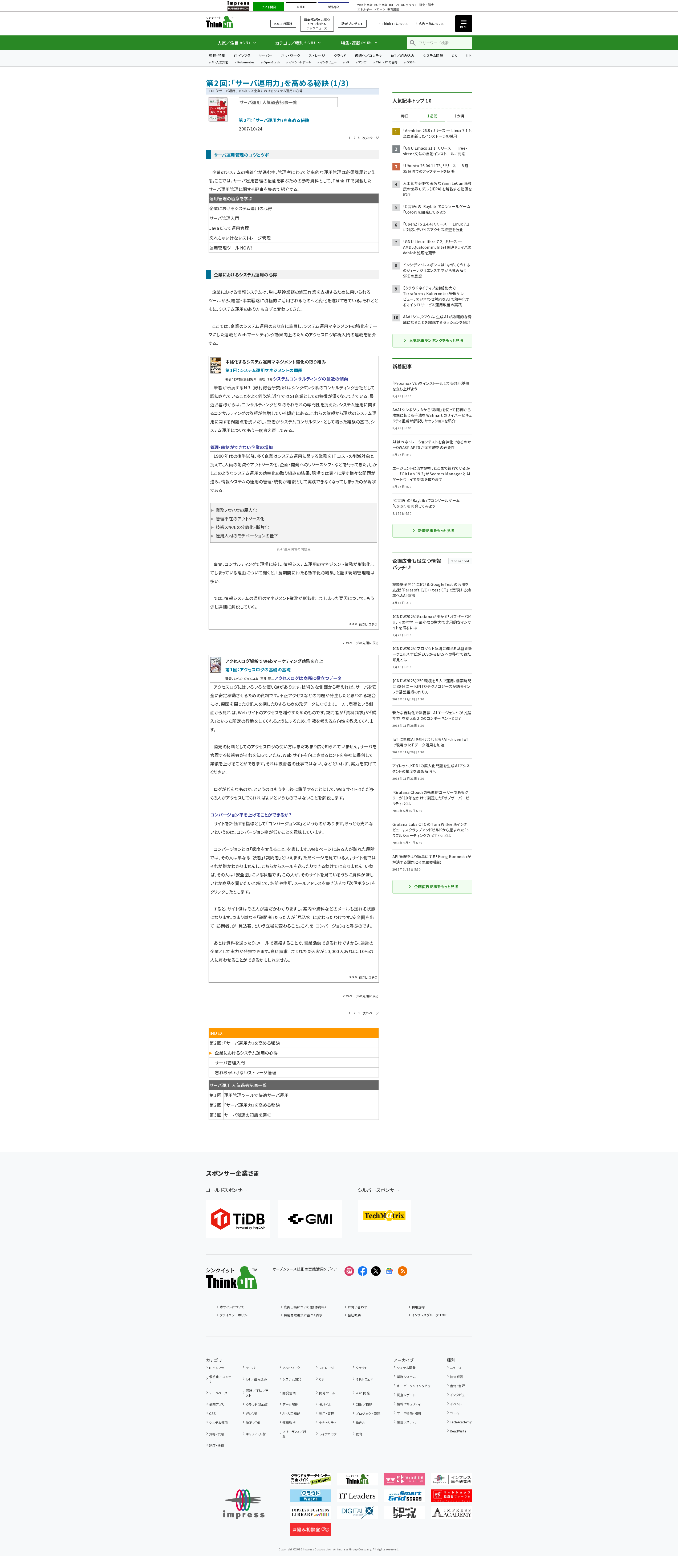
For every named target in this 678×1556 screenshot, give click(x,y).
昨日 (405, 116)
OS (454, 55)
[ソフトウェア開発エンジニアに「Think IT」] (357, 1481)
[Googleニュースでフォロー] (389, 1271)
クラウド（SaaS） (257, 1404)
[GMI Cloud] (310, 1219)
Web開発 (363, 1393)
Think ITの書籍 (387, 62)
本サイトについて (232, 1307)
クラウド (340, 55)
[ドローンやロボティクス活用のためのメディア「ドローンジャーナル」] (404, 1515)
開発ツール (327, 1393)
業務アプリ (217, 1404)
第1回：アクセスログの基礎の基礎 (258, 669)
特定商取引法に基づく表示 (303, 1315)
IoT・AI (394, 4)
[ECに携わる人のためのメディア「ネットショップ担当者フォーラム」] (451, 1498)
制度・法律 (216, 1445)
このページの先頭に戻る (361, 642)
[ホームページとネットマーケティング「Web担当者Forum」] (404, 1481)
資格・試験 (216, 1434)
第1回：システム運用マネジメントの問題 (264, 370)
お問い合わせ (357, 1307)
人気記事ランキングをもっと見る (436, 340)
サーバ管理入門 (224, 218)
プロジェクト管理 (368, 1413)
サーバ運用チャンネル (234, 90)
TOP (212, 90)
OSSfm (411, 62)
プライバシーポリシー (235, 1315)
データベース (218, 1393)
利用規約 (418, 1307)
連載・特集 (217, 55)
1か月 (459, 116)
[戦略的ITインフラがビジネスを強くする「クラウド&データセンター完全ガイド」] (310, 1481)
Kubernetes (246, 62)
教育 (359, 1434)
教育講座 (393, 9)
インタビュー (328, 62)
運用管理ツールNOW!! (231, 247)
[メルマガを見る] (349, 1271)
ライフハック (327, 1434)
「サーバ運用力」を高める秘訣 (252, 1105)
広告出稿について (431, 23)
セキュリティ (327, 1422)
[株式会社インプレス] (244, 1504)
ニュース (456, 1367)
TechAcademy (461, 1422)
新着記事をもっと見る (436, 530)
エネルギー (364, 9)
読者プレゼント (352, 23)
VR (348, 62)
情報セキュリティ (408, 1404)
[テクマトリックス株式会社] (384, 1216)
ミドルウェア (364, 1379)
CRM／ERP (364, 1404)
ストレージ (317, 55)
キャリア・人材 (256, 1434)
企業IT (301, 7)
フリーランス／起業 (294, 1434)
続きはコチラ (368, 624)
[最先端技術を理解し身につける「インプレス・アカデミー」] (451, 1515)
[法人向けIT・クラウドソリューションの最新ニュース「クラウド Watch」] (310, 1498)
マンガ (362, 62)
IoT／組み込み (403, 55)
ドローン (379, 9)
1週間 (432, 116)
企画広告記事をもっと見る (436, 886)
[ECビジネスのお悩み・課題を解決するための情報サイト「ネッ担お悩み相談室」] (310, 1531)
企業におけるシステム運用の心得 (240, 208)
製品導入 (334, 7)
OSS (212, 1413)
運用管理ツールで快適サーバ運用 (256, 1095)
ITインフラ (242, 55)
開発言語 (289, 1393)
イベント (456, 1404)
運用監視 (289, 1422)
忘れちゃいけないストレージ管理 (240, 238)
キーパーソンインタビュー (415, 1385)
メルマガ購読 (283, 23)
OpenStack (271, 62)
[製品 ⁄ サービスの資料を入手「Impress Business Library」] (310, 1515)
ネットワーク (290, 55)
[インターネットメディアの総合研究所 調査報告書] (451, 1481)
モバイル (325, 1404)
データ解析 (290, 1404)
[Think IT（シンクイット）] (231, 1284)
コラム (454, 1413)
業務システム (406, 1376)
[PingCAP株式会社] (238, 1219)
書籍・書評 (457, 1385)
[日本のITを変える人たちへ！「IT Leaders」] (357, 1498)
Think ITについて (395, 23)
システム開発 (433, 55)
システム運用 (218, 1422)
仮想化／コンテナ (369, 55)
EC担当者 (380, 4)
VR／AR (252, 1413)
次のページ (370, 137)
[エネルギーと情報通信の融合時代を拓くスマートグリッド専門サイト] (404, 1498)
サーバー (266, 55)
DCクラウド (409, 4)
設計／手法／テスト (257, 1393)
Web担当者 (364, 4)
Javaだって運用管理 (229, 228)
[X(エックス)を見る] (376, 1271)
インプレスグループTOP (429, 1315)
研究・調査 (426, 4)
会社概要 (354, 1315)
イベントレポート (300, 62)
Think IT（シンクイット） (231, 22)
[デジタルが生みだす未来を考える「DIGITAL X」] (357, 1515)
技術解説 (456, 1376)
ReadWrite (458, 1431)
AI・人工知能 (220, 62)
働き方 (360, 1422)
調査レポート (406, 1394)
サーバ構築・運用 (409, 1413)
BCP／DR (253, 1422)
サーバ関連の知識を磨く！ (248, 1115)
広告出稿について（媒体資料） (305, 1307)
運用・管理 (326, 1413)
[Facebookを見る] (362, 1271)
